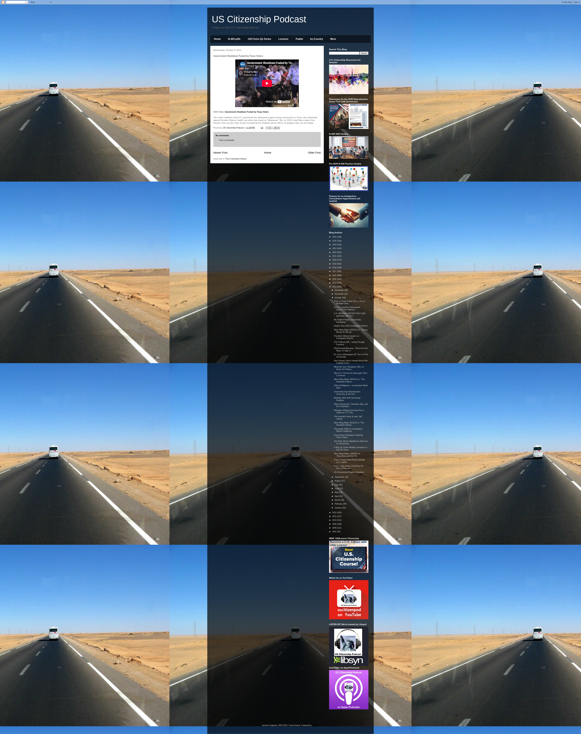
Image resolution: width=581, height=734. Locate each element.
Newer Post (220, 152)
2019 (334, 264)
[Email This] (267, 127)
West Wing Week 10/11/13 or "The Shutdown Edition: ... (349, 424)
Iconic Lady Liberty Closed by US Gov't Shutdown (348, 467)
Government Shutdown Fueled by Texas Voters (247, 112)
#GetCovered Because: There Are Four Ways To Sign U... (351, 349)
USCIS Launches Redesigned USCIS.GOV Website (347, 308)
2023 (334, 248)
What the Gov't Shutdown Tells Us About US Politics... (349, 368)
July (337, 485)
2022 (334, 252)
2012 (334, 512)
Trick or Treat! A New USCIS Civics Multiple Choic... (349, 302)
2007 (334, 531)
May (337, 492)
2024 (334, 244)
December (339, 290)
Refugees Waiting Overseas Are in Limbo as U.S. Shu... (349, 411)
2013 (334, 287)
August (338, 481)
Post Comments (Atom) (236, 159)
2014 (334, 283)
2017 (334, 271)
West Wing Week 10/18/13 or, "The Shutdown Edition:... (349, 380)
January (338, 508)
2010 (334, 520)
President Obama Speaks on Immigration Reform (346, 337)
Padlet (299, 39)
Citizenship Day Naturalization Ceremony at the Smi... (347, 393)
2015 (334, 279)
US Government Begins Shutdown (349, 472)
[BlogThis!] (269, 127)
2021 (334, 256)
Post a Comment (226, 140)
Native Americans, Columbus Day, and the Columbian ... (351, 405)
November (339, 294)
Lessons (283, 39)
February (339, 504)
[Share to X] (272, 127)
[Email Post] (261, 128)
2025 (334, 241)
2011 (334, 516)
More (333, 39)
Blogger (315, 725)
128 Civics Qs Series (259, 39)
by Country (316, 39)
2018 (334, 267)
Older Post (314, 152)
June (337, 488)
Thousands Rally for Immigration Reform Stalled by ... (348, 430)
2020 (334, 260)
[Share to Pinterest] (278, 127)
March (338, 500)
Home (217, 39)
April (337, 496)
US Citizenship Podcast (259, 19)
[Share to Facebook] (275, 127)
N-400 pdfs (234, 39)
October (338, 298)
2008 (334, 528)
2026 (334, 237)
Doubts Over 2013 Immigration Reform (351, 326)
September (340, 477)
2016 (334, 275)
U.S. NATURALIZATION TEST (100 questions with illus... (349, 314)
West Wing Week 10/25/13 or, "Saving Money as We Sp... (350, 331)
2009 (334, 524)
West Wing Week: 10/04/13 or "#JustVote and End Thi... (347, 454)
